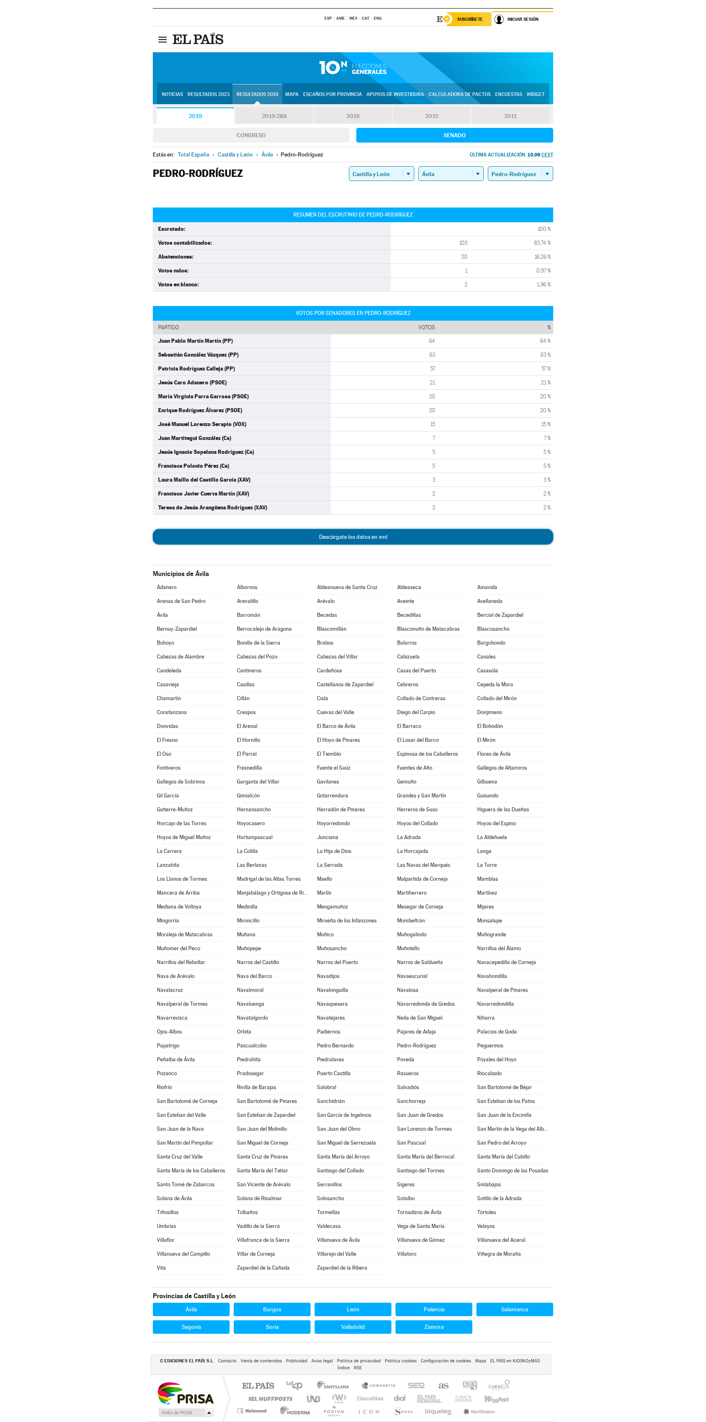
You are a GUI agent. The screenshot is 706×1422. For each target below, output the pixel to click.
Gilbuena (487, 782)
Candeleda (169, 670)
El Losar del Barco (418, 740)
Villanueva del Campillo (183, 1254)
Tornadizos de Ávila (419, 1212)
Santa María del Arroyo (343, 1157)
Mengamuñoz (332, 907)
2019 (195, 116)
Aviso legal (322, 1361)
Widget (536, 94)
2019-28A (274, 116)
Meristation (478, 1411)
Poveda (405, 1059)
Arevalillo (247, 601)
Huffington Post (269, 1398)
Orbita (244, 1032)
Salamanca (514, 1309)
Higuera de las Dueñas (503, 809)
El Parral (247, 754)
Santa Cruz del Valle (180, 1157)
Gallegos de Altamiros (502, 768)
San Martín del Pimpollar (185, 1143)
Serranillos (329, 1184)
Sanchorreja (411, 1101)
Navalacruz (170, 990)
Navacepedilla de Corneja (506, 962)
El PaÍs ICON (368, 1411)
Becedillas (409, 615)
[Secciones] (162, 39)
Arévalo (326, 601)
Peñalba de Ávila (176, 1059)
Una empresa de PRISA (185, 1392)
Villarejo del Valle (336, 1254)
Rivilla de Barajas (256, 1087)
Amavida (487, 587)
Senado (455, 135)
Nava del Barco (254, 976)
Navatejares (331, 1018)
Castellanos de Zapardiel (345, 684)
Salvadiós (408, 1087)
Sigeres (406, 1184)
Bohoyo (165, 643)
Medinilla (247, 907)
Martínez (487, 893)
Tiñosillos (168, 1212)
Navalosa (407, 990)
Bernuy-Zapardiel (177, 629)
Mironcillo (248, 920)
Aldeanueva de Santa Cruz (347, 587)
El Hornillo (248, 740)
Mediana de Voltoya (179, 907)
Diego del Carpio (416, 712)
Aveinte (405, 601)
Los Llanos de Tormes (182, 879)
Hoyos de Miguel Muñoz (184, 837)
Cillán (243, 698)
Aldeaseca (409, 587)
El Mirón (486, 740)
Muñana (246, 934)
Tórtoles (486, 1212)
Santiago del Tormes (421, 1171)
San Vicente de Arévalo (263, 1184)
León (353, 1309)
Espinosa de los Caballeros (427, 754)
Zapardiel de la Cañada (263, 1268)
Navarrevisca (172, 1018)
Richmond (253, 1411)
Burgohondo (491, 643)
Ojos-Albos (169, 1032)
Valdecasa (329, 1226)
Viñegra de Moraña (499, 1254)
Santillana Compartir (378, 1386)
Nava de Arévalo (175, 976)
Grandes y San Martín (421, 795)
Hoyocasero (251, 823)
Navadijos (328, 976)
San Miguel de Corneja (262, 1143)
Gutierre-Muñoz (175, 809)
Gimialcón (248, 795)
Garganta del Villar (258, 782)
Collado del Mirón (497, 698)
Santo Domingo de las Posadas (512, 1171)
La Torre (487, 865)
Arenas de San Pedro (181, 601)
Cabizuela (408, 657)
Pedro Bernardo (335, 1046)
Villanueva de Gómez (421, 1240)
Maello (324, 879)
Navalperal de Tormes (182, 1004)
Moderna (293, 1411)
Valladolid (353, 1327)
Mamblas (487, 879)
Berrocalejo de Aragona (264, 629)
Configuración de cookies (446, 1361)
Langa (484, 851)
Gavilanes (328, 782)
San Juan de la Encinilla (504, 1115)
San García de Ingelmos (344, 1115)
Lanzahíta (168, 865)
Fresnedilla (249, 768)
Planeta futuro (460, 1398)
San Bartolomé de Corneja (187, 1101)
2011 (510, 116)
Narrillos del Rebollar (181, 962)
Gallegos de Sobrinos (181, 782)
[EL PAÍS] (199, 39)
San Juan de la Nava (180, 1129)
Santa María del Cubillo (503, 1157)
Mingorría (168, 920)
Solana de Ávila (174, 1198)
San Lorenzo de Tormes (424, 1129)
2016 (353, 116)
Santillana (335, 1386)
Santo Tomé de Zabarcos (185, 1184)
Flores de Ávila (494, 754)
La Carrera (169, 851)
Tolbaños (247, 1212)
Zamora (434, 1327)
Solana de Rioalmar (259, 1198)
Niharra (486, 1018)
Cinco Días (369, 1398)
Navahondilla (492, 976)
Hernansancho (254, 809)
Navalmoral (250, 990)
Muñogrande (491, 934)
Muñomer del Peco (178, 948)
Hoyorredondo (333, 823)
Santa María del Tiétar (262, 1171)
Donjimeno (489, 712)
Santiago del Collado (340, 1171)
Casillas (246, 684)
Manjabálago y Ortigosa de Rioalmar (273, 893)
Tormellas (328, 1212)
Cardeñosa (329, 670)
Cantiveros (249, 670)
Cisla (322, 698)
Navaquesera (332, 1004)
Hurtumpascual (255, 837)
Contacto (227, 1361)
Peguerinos (490, 1046)
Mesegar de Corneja (420, 907)
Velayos (486, 1226)
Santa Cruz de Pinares (262, 1157)
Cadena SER (414, 1386)
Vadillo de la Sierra (258, 1226)
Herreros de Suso (417, 809)
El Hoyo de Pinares (338, 740)
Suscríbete (470, 19)
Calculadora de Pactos (460, 94)
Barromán (248, 615)
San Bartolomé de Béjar (504, 1087)
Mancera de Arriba (178, 893)
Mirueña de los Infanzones (347, 920)
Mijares (485, 907)
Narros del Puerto (337, 962)
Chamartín (169, 698)
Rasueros (408, 1073)
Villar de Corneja (256, 1254)
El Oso (164, 754)
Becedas (327, 615)
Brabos (325, 643)
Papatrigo (168, 1046)
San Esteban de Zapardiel (266, 1115)
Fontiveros (169, 768)
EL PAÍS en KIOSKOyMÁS (515, 1361)
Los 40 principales (297, 1386)
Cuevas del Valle (335, 712)
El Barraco (409, 726)
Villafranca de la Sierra (263, 1240)
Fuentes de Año (414, 768)
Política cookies (401, 1361)
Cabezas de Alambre (180, 657)
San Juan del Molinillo (262, 1129)
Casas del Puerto (416, 670)
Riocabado (489, 1073)
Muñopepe (249, 948)
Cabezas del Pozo (257, 657)
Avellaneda (490, 601)
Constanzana (172, 712)
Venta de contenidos (261, 1361)
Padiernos (328, 1032)
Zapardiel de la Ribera (342, 1268)
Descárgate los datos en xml (353, 537)
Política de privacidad (359, 1361)
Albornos (247, 587)
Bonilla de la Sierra (258, 643)
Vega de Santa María (421, 1226)
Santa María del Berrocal (425, 1157)
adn (467, 1386)
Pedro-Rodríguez (416, 1046)
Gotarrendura (332, 795)
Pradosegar (250, 1073)
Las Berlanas (252, 865)
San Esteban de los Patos (506, 1101)
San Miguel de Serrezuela (346, 1143)
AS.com (440, 1386)
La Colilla (247, 851)
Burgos (272, 1309)
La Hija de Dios (334, 851)
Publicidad (296, 1361)
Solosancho (330, 1198)
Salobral (326, 1087)
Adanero (166, 587)
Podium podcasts (333, 1411)
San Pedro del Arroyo (501, 1143)
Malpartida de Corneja (422, 879)
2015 (431, 116)
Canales (486, 657)
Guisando (487, 795)
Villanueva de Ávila (338, 1240)
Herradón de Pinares (341, 809)
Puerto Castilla (334, 1073)
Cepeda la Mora (495, 684)
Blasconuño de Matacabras (428, 629)
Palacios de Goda (497, 1032)
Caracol (497, 1386)
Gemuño (406, 782)
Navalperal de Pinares (502, 990)
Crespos (246, 712)
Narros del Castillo (258, 962)
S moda (402, 1411)
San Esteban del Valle (181, 1115)
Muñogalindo (412, 934)
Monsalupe (489, 920)
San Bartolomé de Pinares (267, 1101)
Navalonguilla (332, 990)
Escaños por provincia (332, 94)
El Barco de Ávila (336, 726)
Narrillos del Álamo (499, 948)
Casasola (487, 670)
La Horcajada (412, 851)
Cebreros (407, 684)
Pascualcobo (252, 1046)
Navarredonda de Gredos (426, 1004)
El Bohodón (490, 726)
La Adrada (409, 837)
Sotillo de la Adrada (499, 1198)
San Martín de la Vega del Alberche (513, 1129)
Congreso (251, 135)
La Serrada (330, 865)
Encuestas (508, 94)
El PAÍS (258, 1386)
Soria (272, 1327)
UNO (314, 1398)
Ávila (162, 615)
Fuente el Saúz (334, 768)
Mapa (292, 94)
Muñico (325, 934)
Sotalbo (406, 1198)
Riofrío (164, 1087)
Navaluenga (250, 1004)
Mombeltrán (411, 920)
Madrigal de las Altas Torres (269, 879)
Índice (343, 1368)
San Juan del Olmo (338, 1129)
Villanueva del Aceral (501, 1240)
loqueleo (438, 1411)
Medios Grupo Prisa (185, 1413)
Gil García (168, 795)
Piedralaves (330, 1059)
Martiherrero (412, 893)
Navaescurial (412, 976)
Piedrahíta (249, 1059)
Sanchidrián (331, 1101)
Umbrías (166, 1226)
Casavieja (168, 684)
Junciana (327, 837)
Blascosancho (493, 629)
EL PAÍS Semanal (430, 1398)
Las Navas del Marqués (423, 865)
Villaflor (165, 1240)
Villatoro (406, 1254)
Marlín (324, 893)
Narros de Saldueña (420, 962)
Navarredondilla (495, 1004)
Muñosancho (331, 948)
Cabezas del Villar (337, 657)
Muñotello (408, 948)
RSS (358, 1368)
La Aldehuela (492, 837)
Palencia (434, 1309)
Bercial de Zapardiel (500, 615)
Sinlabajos (489, 1184)
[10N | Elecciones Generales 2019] (353, 67)
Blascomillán (331, 629)
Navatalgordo (252, 1018)
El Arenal (247, 726)
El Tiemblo (329, 754)
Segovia (191, 1327)
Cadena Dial (400, 1398)
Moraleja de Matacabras (184, 934)
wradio (337, 1398)
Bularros (407, 643)
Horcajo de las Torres (181, 823)
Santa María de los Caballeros (191, 1171)
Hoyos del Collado (417, 823)
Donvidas (167, 726)
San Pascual (411, 1143)
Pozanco (167, 1073)
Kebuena (489, 1398)
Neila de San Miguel (419, 1018)
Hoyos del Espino (496, 823)
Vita (161, 1268)
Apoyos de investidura (395, 94)
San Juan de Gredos (420, 1115)
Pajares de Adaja (416, 1032)
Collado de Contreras (421, 698)
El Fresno (167, 740)
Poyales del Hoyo (496, 1059)
